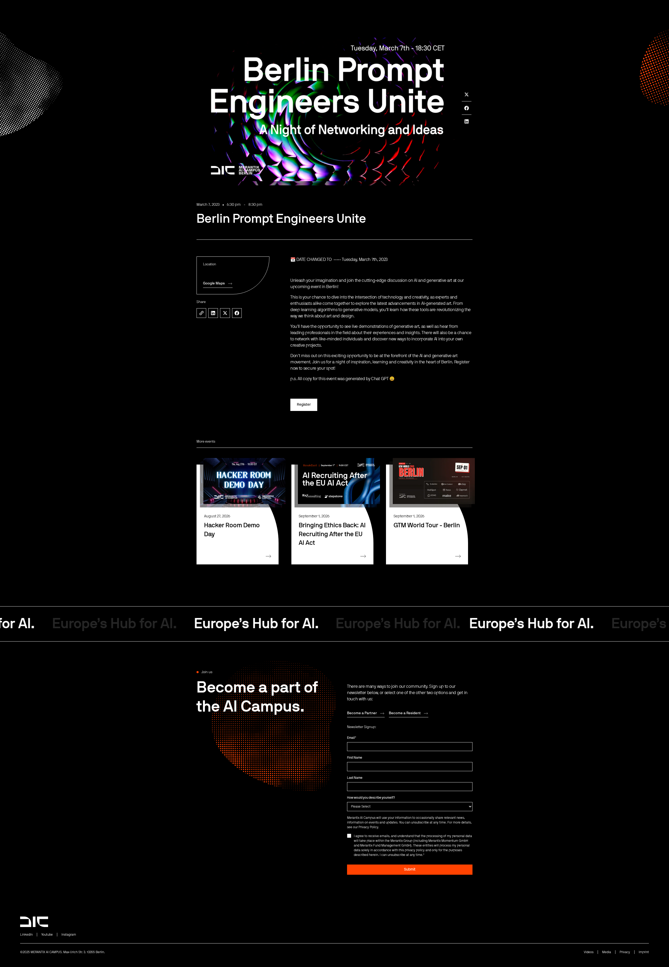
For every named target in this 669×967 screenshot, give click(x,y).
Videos (588, 952)
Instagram (68, 934)
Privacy (625, 952)
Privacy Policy (368, 827)
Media (606, 952)
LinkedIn (26, 934)
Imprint (644, 952)
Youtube (47, 934)
